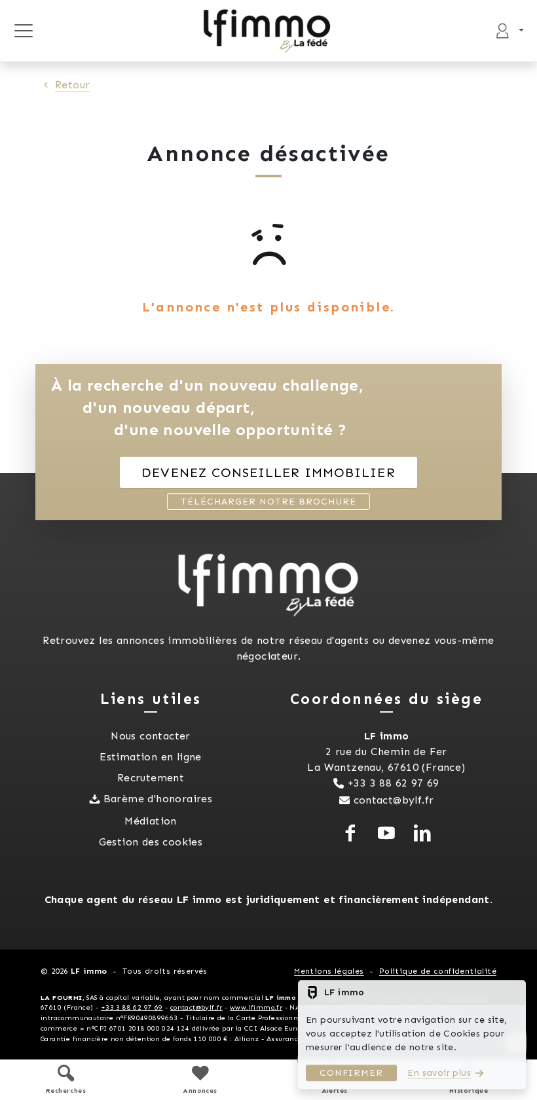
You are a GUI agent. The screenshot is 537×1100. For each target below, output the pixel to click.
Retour (72, 85)
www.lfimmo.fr (256, 1007)
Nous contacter (151, 736)
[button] (65, 1080)
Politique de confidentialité (437, 971)
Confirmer (351, 1072)
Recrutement (150, 778)
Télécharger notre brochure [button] (268, 501)
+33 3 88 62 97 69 (393, 783)
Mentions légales (328, 971)
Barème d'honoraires (158, 798)
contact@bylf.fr (394, 800)
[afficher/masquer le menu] (23, 30)
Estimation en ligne (151, 757)
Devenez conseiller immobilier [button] (268, 472)
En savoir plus (439, 1072)
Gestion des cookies (151, 842)
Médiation (150, 821)
